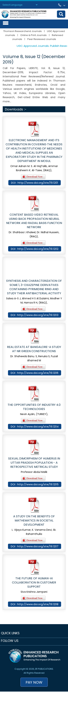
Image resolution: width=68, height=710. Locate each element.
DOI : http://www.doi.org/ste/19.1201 (34, 183)
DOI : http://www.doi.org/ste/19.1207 (34, 546)
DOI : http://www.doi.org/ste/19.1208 (34, 604)
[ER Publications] (23, 14)
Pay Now (34, 682)
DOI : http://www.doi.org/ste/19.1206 (34, 373)
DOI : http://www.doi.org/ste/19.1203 (34, 315)
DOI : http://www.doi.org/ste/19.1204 (35, 426)
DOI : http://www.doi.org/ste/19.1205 (35, 484)
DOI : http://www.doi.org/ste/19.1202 (34, 249)
